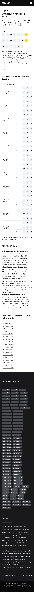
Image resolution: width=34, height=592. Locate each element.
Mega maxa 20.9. (7, 453)
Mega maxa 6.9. (6, 450)
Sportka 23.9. (15, 392)
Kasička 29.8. (23, 489)
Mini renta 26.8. (16, 501)
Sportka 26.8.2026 (7, 347)
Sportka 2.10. (6, 401)
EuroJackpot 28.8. (25, 407)
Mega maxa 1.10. (17, 444)
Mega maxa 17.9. (17, 441)
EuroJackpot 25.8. (7, 420)
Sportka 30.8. (24, 401)
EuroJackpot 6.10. (7, 429)
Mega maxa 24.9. (7, 444)
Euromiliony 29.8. (18, 429)
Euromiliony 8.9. (17, 435)
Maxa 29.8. (5, 498)
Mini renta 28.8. (6, 504)
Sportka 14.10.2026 (8, 365)
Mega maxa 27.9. (17, 453)
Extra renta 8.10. (17, 474)
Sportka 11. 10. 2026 (8, 339)
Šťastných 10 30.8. (18, 483)
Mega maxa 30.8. (17, 447)
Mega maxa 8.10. (7, 447)
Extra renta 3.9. (6, 468)
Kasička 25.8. (17, 486)
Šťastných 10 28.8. (18, 480)
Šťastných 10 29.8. (7, 483)
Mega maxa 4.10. (7, 456)
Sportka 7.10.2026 (7, 362)
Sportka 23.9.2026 (7, 357)
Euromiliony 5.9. (6, 432)
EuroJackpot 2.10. (7, 417)
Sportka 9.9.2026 (7, 352)
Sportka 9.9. (23, 389)
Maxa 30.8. (13, 498)
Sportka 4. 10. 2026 (7, 336)
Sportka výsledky (10, 239)
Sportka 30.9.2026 (7, 360)
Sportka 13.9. (14, 404)
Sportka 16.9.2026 (7, 355)
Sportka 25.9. (24, 398)
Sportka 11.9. (6, 398)
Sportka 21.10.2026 (8, 368)
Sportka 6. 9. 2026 (7, 326)
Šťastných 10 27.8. (7, 480)
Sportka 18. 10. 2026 (8, 342)
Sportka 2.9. (14, 389)
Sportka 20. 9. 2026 (7, 331)
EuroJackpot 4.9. (7, 410)
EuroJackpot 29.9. (18, 426)
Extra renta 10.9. (16, 468)
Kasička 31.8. (14, 492)
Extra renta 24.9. (17, 471)
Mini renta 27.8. (26, 501)
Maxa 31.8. (20, 498)
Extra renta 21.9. (6, 462)
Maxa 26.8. (5, 495)
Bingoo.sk (29, 575)
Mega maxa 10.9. (7, 441)
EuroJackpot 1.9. (18, 420)
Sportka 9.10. (15, 401)
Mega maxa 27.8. (7, 438)
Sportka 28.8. (15, 395)
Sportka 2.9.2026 (7, 349)
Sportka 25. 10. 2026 (8, 344)
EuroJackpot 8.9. (7, 423)
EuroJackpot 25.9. (18, 413)
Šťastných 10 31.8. (7, 486)
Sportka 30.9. (24, 392)
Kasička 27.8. (6, 489)
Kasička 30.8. (6, 492)
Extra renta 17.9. (6, 471)
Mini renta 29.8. (16, 504)
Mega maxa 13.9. (17, 450)
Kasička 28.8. (14, 489)
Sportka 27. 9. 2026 (7, 334)
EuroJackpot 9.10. (18, 417)
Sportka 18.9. (15, 398)
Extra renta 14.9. (16, 459)
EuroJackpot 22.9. (7, 426)
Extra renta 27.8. (17, 465)
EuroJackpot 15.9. (17, 423)
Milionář (6, 3)
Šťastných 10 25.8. (7, 477)
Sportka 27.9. (6, 407)
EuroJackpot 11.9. (17, 410)
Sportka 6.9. (5, 404)
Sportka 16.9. (6, 392)
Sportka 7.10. (6, 395)
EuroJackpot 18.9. (7, 413)
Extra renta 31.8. (17, 456)
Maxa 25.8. (22, 492)
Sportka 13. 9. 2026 (7, 328)
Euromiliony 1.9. (6, 435)
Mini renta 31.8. (6, 507)
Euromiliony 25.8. (17, 432)
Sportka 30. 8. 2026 (7, 323)
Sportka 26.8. (6, 389)
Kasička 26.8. (25, 486)
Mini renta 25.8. (6, 501)
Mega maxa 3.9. (17, 438)
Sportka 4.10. (15, 407)
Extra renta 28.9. (17, 462)
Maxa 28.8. (20, 495)
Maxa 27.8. (13, 495)
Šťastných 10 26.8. (18, 477)
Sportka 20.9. (23, 404)
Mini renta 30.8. (26, 504)
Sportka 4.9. (23, 395)
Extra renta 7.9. (6, 459)
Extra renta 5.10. (6, 465)
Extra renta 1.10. (6, 474)
